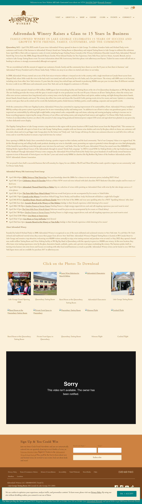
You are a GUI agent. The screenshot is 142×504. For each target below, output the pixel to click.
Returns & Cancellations (48, 472)
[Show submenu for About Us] (76, 17)
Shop (82, 17)
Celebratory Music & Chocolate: (34, 181)
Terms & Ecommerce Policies (29, 472)
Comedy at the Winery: (31, 196)
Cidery (93, 17)
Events (114, 17)
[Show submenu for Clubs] (107, 17)
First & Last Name (79, 446)
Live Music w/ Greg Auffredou (34, 219)
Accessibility (62, 472)
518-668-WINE (31, 483)
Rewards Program (104, 2)
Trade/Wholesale (74, 472)
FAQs (95, 472)
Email (99, 446)
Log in (126, 8)
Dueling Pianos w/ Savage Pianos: (38, 206)
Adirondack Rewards (94, 501)
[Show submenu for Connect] (133, 17)
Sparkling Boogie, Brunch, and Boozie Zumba (39, 200)
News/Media (87, 472)
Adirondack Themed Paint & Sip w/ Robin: (38, 187)
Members (11, 476)
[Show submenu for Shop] (86, 17)
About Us (70, 17)
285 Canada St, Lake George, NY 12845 (41, 486)
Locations (20, 476)
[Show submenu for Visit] (62, 17)
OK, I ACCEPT (126, 494)
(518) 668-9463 (126, 472)
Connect (127, 17)
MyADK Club (91, 2)
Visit (58, 17)
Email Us (40, 483)
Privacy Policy (12, 472)
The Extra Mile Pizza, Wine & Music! (36, 193)
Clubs (102, 17)
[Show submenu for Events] (119, 17)
